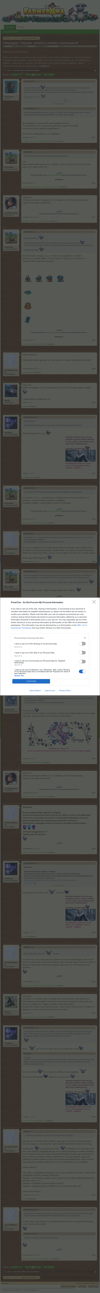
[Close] (94, 602)
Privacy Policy (64, 690)
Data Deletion (35, 690)
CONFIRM (31, 681)
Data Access (50, 690)
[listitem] (50, 638)
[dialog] (50, 646)
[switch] (82, 643)
